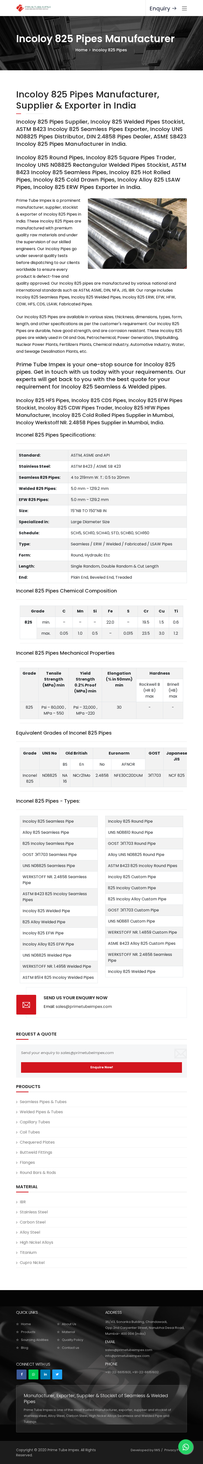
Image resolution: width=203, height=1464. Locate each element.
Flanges (27, 1162)
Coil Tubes (30, 1132)
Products (28, 1332)
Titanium (28, 1252)
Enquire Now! (101, 1067)
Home (81, 50)
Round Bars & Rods (38, 1172)
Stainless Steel (34, 1212)
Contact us (70, 1347)
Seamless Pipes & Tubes (43, 1102)
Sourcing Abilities (35, 1339)
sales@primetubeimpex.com (84, 1006)
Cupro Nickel (32, 1262)
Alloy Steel (30, 1232)
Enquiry (161, 8)
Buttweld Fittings (36, 1152)
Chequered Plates (37, 1142)
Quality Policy (72, 1339)
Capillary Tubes (35, 1122)
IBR (23, 1202)
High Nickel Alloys (36, 1242)
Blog (24, 1347)
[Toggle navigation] (184, 8)
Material (68, 1332)
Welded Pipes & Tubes (41, 1112)
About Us (69, 1324)
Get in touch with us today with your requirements (102, 372)
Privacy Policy (175, 1450)
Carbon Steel (33, 1222)
